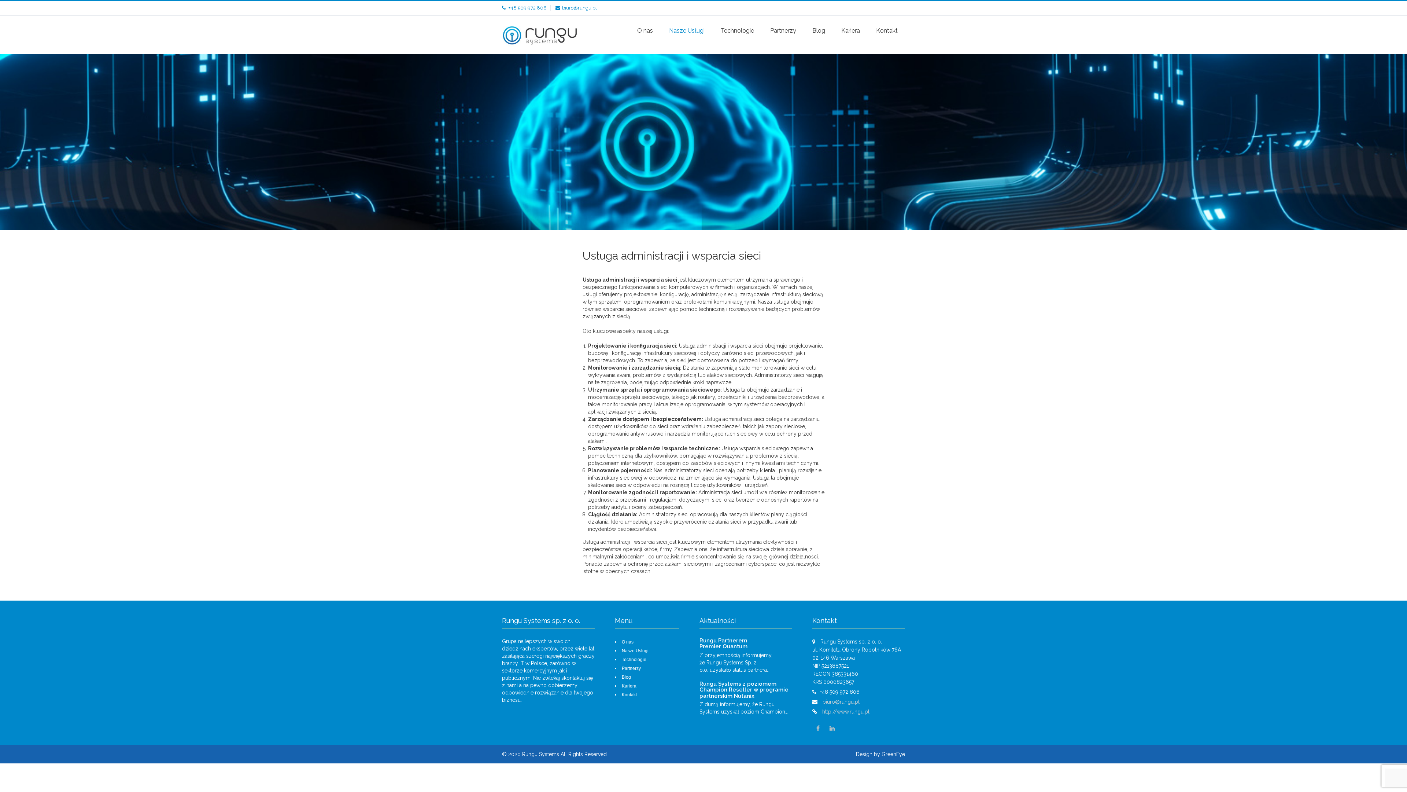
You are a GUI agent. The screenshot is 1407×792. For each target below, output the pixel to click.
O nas (645, 30)
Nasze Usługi (687, 30)
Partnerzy (783, 30)
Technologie (737, 30)
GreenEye (893, 754)
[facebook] (817, 728)
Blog (818, 30)
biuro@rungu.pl (579, 8)
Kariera (850, 30)
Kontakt (887, 30)
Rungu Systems (541, 754)
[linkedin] (832, 728)
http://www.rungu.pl (845, 712)
